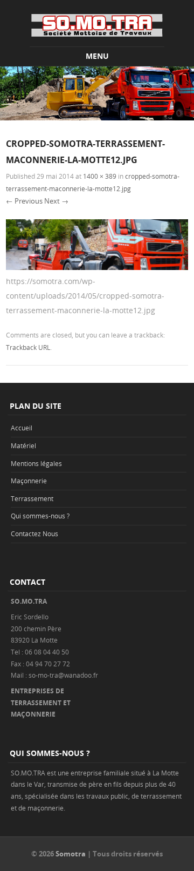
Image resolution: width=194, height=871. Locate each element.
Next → (56, 201)
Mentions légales (36, 463)
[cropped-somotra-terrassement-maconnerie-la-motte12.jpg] (97, 267)
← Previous (24, 201)
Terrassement (32, 498)
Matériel (23, 445)
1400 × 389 (99, 176)
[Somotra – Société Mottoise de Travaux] (97, 25)
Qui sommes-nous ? (40, 515)
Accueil (21, 427)
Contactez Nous (34, 533)
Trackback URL (28, 347)
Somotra (71, 854)
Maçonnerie (29, 480)
